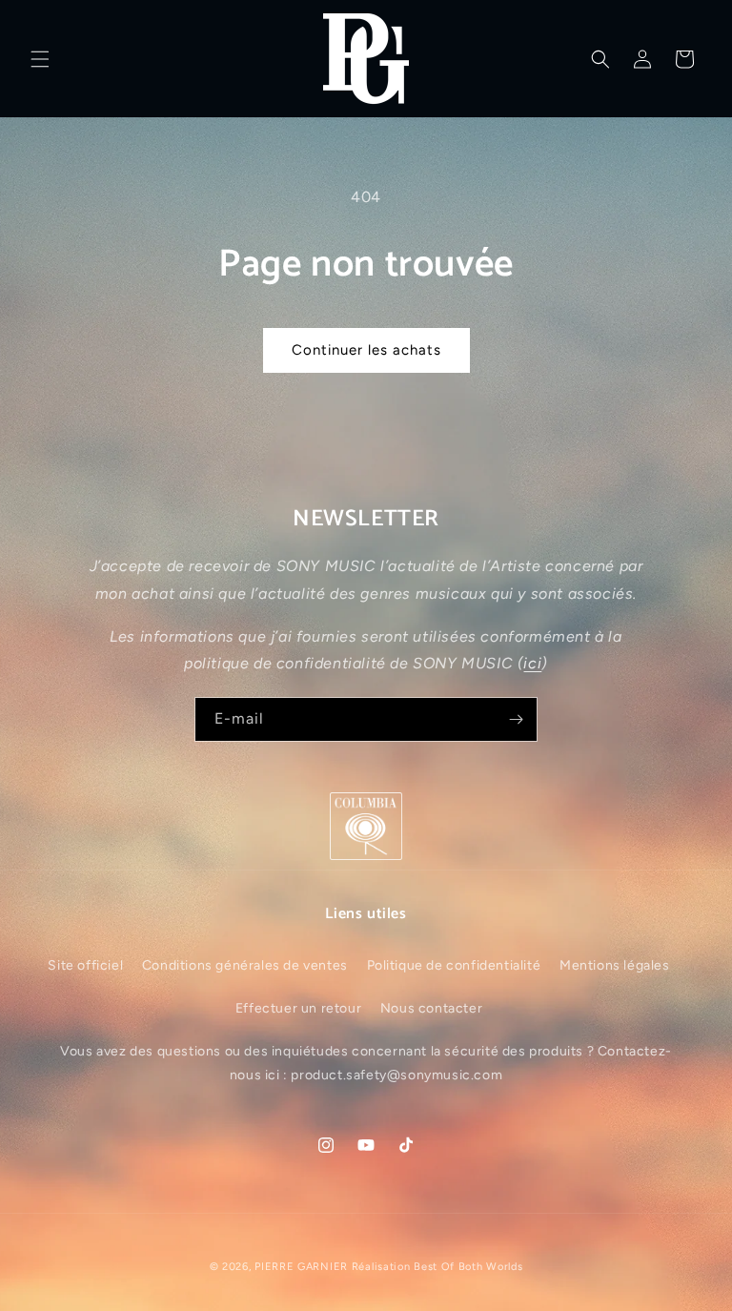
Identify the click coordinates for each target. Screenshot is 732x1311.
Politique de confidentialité (454, 965)
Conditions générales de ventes (245, 965)
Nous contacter (431, 1008)
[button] (40, 59)
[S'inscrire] (516, 719)
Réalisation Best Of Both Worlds (437, 1266)
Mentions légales (614, 965)
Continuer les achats (366, 349)
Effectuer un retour (298, 1008)
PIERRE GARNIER (301, 1266)
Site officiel (85, 965)
